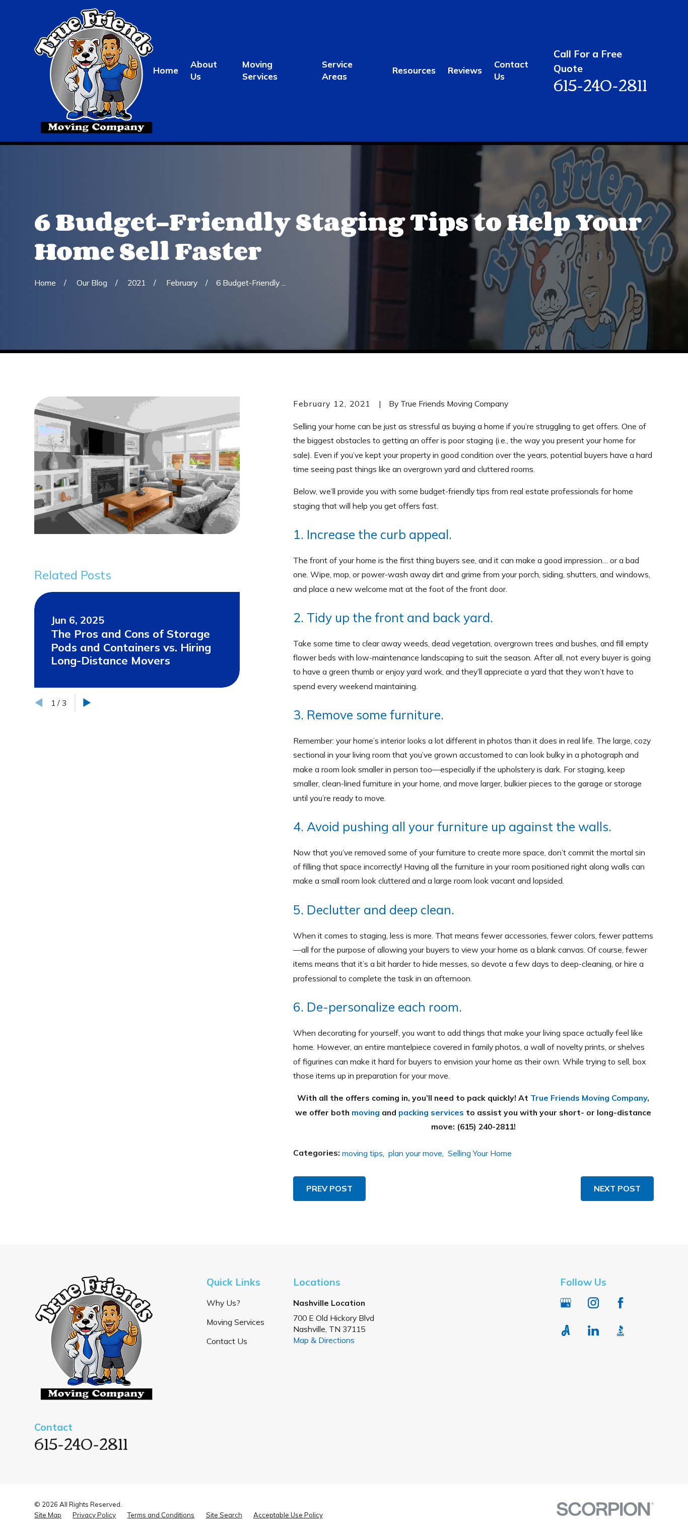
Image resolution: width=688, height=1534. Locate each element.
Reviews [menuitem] (465, 70)
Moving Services (235, 1322)
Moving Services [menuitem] (260, 70)
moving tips (362, 1153)
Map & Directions (324, 1340)
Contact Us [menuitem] (511, 70)
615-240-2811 (600, 84)
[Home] (93, 71)
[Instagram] (593, 1302)
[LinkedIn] (593, 1330)
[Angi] (565, 1330)
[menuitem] (47, 1514)
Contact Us (227, 1341)
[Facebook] (620, 1302)
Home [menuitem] (165, 70)
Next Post (617, 1188)
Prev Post (329, 1188)
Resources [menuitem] (414, 70)
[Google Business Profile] (565, 1302)
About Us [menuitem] (203, 70)
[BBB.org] (620, 1330)
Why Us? (223, 1303)
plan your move (415, 1153)
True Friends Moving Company (588, 1098)
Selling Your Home (480, 1153)
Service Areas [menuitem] (337, 70)
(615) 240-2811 (485, 1126)
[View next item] (87, 702)
